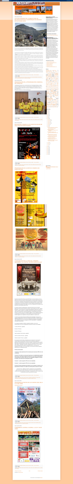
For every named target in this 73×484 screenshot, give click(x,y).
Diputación (47, 80)
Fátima (46, 82)
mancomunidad (49, 98)
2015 (47, 149)
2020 (47, 117)
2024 (47, 112)
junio (48, 126)
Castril (22, 119)
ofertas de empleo (54, 101)
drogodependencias (54, 80)
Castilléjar (56, 73)
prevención (47, 103)
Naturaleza (55, 100)
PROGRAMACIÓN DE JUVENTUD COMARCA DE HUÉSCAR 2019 (52, 135)
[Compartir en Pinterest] (19, 76)
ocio (50, 101)
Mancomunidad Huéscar (24, 378)
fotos (57, 89)
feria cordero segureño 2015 (54, 82)
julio (48, 125)
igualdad (36, 119)
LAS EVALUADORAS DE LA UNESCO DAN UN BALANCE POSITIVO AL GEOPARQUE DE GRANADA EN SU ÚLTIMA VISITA (28, 20)
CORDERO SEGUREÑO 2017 (32, 377)
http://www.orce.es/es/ (49, 65)
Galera (31, 119)
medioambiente (49, 100)
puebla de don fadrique (21, 165)
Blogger (41, 477)
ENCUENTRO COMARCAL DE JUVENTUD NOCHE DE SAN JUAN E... (52, 133)
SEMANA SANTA (55, 105)
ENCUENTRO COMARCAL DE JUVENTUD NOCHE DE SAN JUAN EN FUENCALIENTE (28, 125)
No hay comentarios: (36, 162)
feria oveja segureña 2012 (50, 86)
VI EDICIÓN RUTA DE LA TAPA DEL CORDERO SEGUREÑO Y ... (52, 136)
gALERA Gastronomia (54, 91)
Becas (50, 72)
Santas (50, 105)
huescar (33, 119)
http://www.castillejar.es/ (50, 63)
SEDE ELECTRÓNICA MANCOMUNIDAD (52, 35)
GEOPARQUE (54, 92)
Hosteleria (47, 95)
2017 (47, 147)
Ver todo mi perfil (48, 168)
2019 (47, 118)
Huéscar (56, 95)
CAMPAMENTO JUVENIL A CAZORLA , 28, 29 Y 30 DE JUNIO (52, 140)
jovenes (56, 96)
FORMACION (48, 89)
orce (39, 119)
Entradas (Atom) (20, 472)
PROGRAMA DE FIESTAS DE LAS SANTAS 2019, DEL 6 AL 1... (52, 138)
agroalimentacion (54, 70)
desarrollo (49, 79)
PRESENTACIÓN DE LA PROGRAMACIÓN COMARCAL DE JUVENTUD (52, 130)
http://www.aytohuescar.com (50, 61)
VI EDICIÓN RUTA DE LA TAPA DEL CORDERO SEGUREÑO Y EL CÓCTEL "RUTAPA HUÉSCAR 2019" (28, 261)
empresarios (55, 81)
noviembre (49, 120)
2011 (47, 154)
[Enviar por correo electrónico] (15, 76)
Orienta (52, 102)
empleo (51, 81)
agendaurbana (47, 70)
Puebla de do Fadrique (53, 103)
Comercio (56, 76)
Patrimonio (56, 102)
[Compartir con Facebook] (18, 76)
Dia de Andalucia (55, 79)
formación (53, 89)
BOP (53, 72)
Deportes (56, 78)
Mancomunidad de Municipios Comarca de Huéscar (52, 167)
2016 (47, 148)
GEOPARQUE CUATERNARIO (50, 93)
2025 (47, 111)
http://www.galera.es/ (49, 64)
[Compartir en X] (17, 76)
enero (48, 144)
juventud (38, 119)
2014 (47, 150)
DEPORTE (52, 78)
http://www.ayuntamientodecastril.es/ (51, 62)
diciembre (49, 119)
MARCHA (57, 99)
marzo (48, 142)
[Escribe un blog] (16, 76)
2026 (47, 110)
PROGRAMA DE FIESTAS (18, 385)
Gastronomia (16, 378)
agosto (49, 124)
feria (31, 422)
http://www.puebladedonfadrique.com (52, 66)
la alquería (55, 97)
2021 (47, 116)
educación (47, 81)
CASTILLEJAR (19, 119)
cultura (29, 119)
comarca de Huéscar (25, 119)
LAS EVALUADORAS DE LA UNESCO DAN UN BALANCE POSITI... (52, 128)
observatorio (47, 101)
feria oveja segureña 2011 (54, 85)
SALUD (35, 378)
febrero (49, 143)
